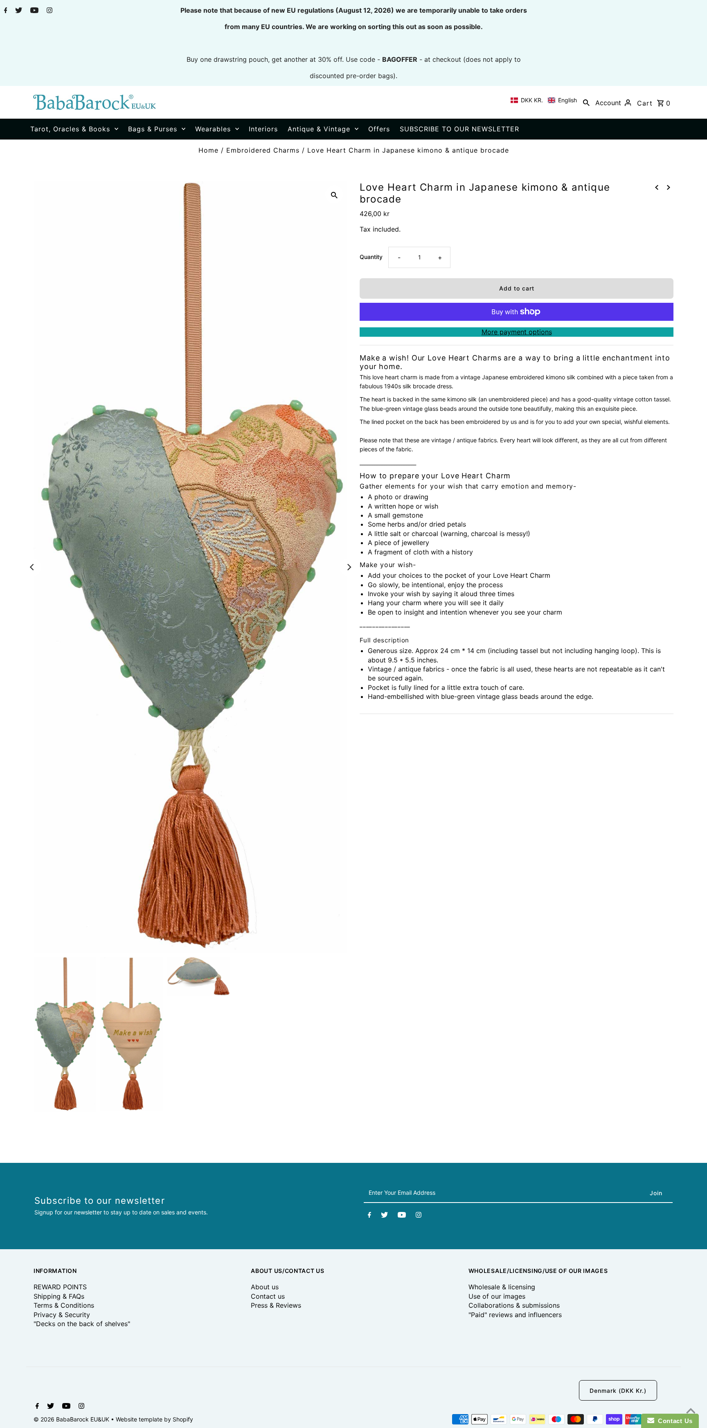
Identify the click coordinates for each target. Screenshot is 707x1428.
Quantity (371, 256)
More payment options (517, 332)
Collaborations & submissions (514, 1305)
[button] (544, 100)
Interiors (263, 129)
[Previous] (32, 567)
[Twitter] (17, 11)
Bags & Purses (152, 129)
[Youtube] (33, 11)
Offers (379, 129)
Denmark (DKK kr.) (618, 1390)
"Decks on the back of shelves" (82, 1324)
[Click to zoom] (334, 194)
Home (208, 150)
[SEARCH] (586, 102)
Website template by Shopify (154, 1419)
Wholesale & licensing (501, 1287)
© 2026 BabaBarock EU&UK (72, 1419)
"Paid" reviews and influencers (515, 1315)
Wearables (213, 129)
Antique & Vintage (319, 129)
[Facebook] (4, 11)
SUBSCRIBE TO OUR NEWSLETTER (459, 129)
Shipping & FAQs (59, 1296)
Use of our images (496, 1296)
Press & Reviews (276, 1305)
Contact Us (673, 1420)
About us (265, 1287)
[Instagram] (48, 11)
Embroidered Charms (262, 150)
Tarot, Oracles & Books (70, 129)
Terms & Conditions (64, 1305)
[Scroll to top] (690, 1411)
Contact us (268, 1296)
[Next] (349, 567)
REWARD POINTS (60, 1287)
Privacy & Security (62, 1315)
